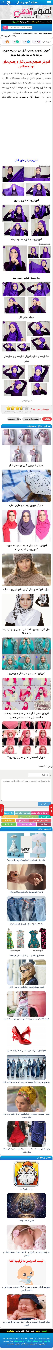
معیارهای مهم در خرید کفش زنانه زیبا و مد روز (26, 1050)
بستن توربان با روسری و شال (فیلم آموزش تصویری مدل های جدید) (26, 1115)
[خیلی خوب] (22, 408)
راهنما (38, 1331)
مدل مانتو (45, 816)
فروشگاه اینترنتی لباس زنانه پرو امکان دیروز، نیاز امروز (26, 1018)
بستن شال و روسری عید (24, 278)
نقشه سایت (20, 1331)
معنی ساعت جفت (26, 1220)
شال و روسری (13, 419)
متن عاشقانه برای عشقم (41, 813)
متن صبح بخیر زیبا (23, 813)
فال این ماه (8, 813)
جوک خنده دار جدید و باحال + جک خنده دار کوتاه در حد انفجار (26, 1323)
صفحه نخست (45, 21)
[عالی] (26, 408)
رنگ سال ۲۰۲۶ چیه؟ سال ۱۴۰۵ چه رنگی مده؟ (26, 860)
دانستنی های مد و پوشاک (23, 33)
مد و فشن (37, 33)
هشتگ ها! (10, 1331)
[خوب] (17, 408)
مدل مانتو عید (9, 816)
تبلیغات (44, 1331)
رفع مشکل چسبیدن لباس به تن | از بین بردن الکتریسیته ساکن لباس (26, 1150)
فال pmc (8, 824)
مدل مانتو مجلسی (28, 816)
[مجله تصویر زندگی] (32, 13)
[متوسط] (13, 408)
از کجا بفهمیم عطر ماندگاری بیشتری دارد (26, 892)
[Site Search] (5, 27)
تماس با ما (30, 1331)
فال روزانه (15, 21)
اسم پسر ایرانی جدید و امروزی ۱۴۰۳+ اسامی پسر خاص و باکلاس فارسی (26, 1289)
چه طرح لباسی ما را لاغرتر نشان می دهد (26, 955)
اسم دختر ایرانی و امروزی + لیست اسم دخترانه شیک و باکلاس (26, 1254)
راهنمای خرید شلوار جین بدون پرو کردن (26, 923)
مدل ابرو (8, 820)
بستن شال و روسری (31, 419)
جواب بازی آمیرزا (26, 1188)
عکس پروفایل (26, 824)
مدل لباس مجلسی (40, 820)
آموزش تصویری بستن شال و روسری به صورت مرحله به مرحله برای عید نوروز (26, 53)
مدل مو (22, 820)
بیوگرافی (44, 824)
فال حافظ (35, 21)
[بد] (8, 408)
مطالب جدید (25, 21)
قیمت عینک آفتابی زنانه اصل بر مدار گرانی (26, 987)
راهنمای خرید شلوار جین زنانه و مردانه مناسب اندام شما (26, 1082)
